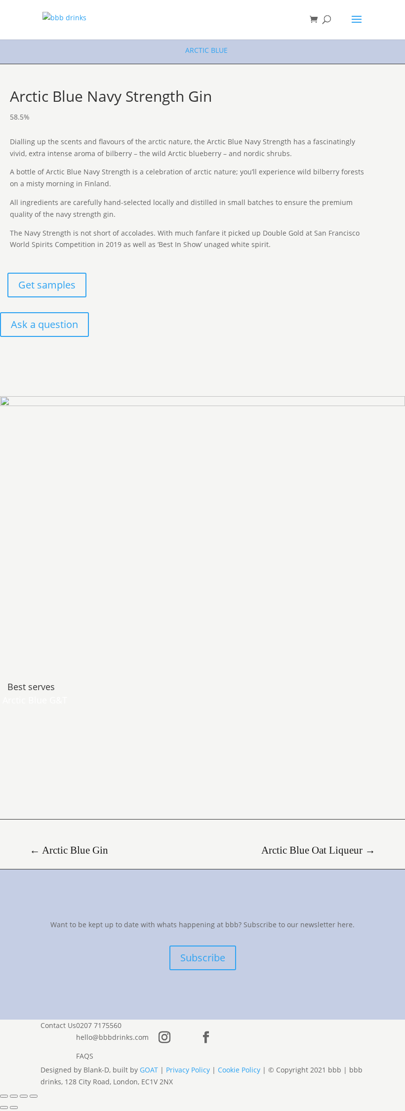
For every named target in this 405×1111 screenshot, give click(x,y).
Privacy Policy (188, 1069)
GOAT (149, 1069)
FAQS (84, 1055)
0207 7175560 (99, 1025)
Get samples (47, 284)
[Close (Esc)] (34, 1096)
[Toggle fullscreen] (14, 1096)
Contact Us (58, 1025)
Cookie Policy (239, 1069)
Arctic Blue (206, 50)
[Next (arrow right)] (14, 1107)
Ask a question (44, 324)
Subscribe (202, 957)
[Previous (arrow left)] (4, 1107)
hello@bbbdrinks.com (112, 1036)
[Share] (24, 1096)
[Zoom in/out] (4, 1096)
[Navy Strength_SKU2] (202, 403)
